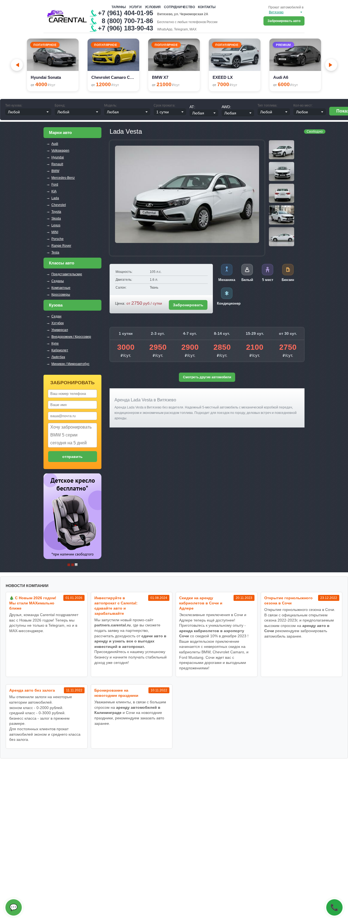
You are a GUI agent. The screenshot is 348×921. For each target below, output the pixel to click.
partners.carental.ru (112, 625)
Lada (55, 198)
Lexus (55, 225)
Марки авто (60, 132)
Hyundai (57, 157)
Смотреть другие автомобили (207, 377)
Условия (153, 7)
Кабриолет (59, 350)
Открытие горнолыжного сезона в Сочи (288, 600)
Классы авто (61, 263)
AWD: (226, 107)
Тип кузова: (13, 105)
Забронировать (188, 305)
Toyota (56, 212)
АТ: (192, 107)
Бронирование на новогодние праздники (116, 693)
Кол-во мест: (303, 105)
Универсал (59, 330)
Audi (54, 144)
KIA (54, 191)
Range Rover (61, 246)
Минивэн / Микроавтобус (70, 364)
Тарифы (118, 7)
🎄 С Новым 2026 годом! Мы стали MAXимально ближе (32, 603)
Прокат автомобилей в (285, 7)
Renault (57, 164)
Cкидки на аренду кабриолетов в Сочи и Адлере (200, 603)
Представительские (66, 274)
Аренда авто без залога (32, 690)
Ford (54, 184)
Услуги (135, 7)
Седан (56, 316)
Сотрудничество (179, 7)
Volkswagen (60, 150)
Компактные (60, 288)
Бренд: (60, 105)
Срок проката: (164, 105)
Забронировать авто (284, 21)
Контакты (206, 7)
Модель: (110, 105)
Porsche (57, 239)
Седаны (57, 281)
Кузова (56, 305)
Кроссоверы (60, 294)
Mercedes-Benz (63, 178)
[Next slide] (331, 65)
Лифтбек (58, 357)
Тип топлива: (267, 105)
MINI (54, 232)
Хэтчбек (57, 323)
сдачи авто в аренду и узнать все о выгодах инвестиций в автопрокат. (130, 641)
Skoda (56, 218)
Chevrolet (58, 205)
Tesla (55, 252)
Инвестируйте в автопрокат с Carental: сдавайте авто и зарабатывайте (116, 606)
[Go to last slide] (17, 65)
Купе (55, 343)
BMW (55, 171)
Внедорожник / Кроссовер (71, 337)
